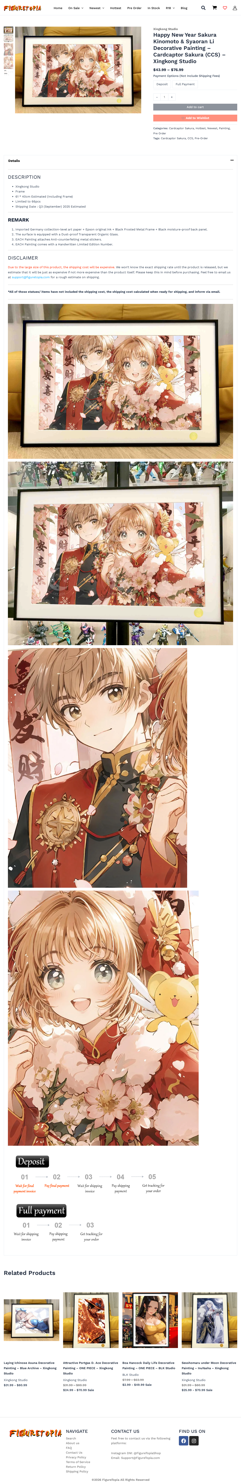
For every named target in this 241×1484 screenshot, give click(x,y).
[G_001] (78, 70)
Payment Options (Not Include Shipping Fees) (186, 76)
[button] (81, 8)
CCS (190, 138)
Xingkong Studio (165, 29)
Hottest (201, 128)
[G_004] (8, 62)
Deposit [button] (162, 84)
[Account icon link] (235, 8)
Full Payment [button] (185, 84)
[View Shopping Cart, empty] (214, 8)
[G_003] (8, 49)
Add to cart (195, 107)
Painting (224, 128)
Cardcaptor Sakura (181, 128)
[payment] (8, 72)
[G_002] (8, 38)
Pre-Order (201, 138)
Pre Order (159, 133)
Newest (212, 128)
